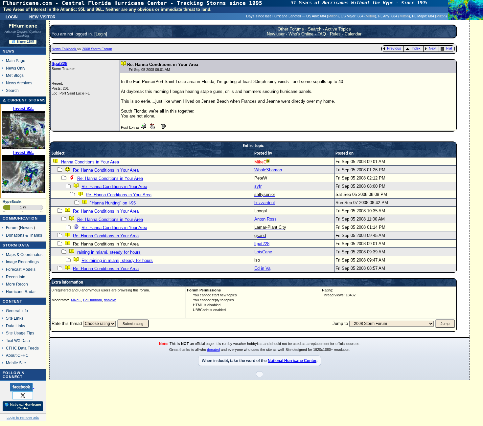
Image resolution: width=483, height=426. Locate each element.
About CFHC (17, 355)
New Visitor (42, 16)
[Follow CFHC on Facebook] (22, 386)
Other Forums (291, 29)
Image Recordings (22, 262)
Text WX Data (18, 340)
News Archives (19, 83)
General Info (17, 311)
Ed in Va (262, 268)
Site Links (14, 318)
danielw (110, 300)
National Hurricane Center (292, 360)
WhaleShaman (268, 169)
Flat (449, 48)
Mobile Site (16, 363)
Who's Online (300, 34)
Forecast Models (20, 269)
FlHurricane (23, 26)
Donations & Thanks (24, 235)
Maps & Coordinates (24, 254)
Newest (27, 227)
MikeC (76, 300)
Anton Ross (265, 219)
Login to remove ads (23, 417)
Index (416, 48)
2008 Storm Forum (97, 49)
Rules (335, 34)
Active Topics (338, 29)
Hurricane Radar (21, 291)
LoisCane (263, 251)
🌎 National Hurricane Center (23, 406)
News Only (15, 68)
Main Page (15, 60)
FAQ (321, 34)
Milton (332, 16)
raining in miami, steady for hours (109, 252)
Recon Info (15, 277)
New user (276, 34)
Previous (394, 48)
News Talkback (64, 49)
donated (213, 349)
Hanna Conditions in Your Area (90, 162)
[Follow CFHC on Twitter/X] (22, 395)
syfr (258, 186)
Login (12, 16)
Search (12, 90)
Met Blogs (15, 75)
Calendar (353, 34)
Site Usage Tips (20, 333)
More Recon (17, 284)
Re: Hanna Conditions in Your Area (106, 170)
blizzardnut (264, 202)
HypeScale (12, 201)
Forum (11, 227)
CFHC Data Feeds (22, 348)
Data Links (15, 326)
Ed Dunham (92, 300)
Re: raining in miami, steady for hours (117, 260)
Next (432, 48)
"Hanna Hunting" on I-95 (113, 203)
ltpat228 (59, 63)
